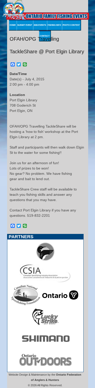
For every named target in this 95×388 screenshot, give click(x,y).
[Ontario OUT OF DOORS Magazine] (45, 369)
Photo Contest (71, 25)
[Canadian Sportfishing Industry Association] (45, 282)
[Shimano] (45, 347)
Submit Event (24, 25)
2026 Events (40, 25)
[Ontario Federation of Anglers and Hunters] (45, 260)
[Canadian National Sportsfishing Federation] (25, 304)
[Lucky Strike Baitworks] (45, 326)
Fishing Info (54, 25)
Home (13, 25)
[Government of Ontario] (60, 304)
